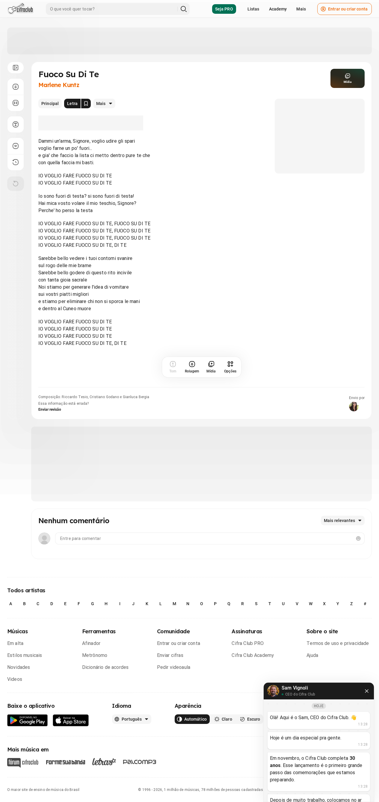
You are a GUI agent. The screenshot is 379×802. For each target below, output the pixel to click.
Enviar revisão (49, 409)
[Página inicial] (20, 9)
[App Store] (71, 720)
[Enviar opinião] (15, 146)
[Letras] (104, 761)
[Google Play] (27, 720)
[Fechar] (367, 691)
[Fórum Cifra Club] (22, 763)
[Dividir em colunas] (15, 103)
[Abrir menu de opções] (15, 68)
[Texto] (15, 124)
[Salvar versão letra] (86, 103)
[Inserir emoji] (358, 538)
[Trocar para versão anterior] (15, 162)
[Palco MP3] (139, 762)
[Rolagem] (15, 87)
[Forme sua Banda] (65, 762)
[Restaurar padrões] (15, 183)
